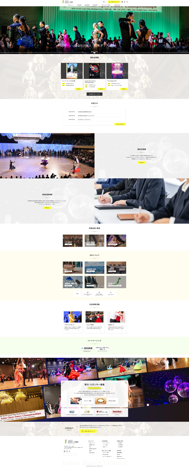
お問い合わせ (119, 456)
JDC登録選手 (120, 446)
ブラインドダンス (106, 442)
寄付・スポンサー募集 (106, 5)
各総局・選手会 (92, 452)
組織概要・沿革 (92, 444)
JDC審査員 (120, 442)
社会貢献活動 (94, 5)
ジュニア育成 (105, 444)
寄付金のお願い (106, 454)
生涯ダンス (105, 446)
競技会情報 (79, 5)
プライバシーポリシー (121, 458)
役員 (90, 446)
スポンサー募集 (106, 452)
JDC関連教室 (120, 444)
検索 (104, 1)
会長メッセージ (92, 442)
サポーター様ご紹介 (106, 456)
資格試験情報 (86, 5)
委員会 (90, 450)
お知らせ (118, 454)
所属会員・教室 (117, 5)
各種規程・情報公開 (92, 448)
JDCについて (70, 5)
